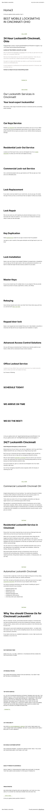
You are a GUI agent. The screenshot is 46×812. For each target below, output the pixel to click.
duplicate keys (9, 237)
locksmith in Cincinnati (20, 457)
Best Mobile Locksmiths (7, 2)
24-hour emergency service (17, 726)
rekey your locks (16, 306)
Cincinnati (32, 58)
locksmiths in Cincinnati (19, 52)
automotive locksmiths (9, 581)
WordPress (41, 809)
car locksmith (11, 127)
